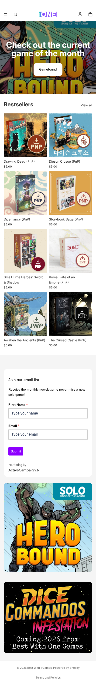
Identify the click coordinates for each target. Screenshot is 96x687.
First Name (17, 405)
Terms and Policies (48, 677)
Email (13, 426)
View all (86, 105)
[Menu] (5, 14)
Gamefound (48, 69)
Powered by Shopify (66, 667)
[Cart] (90, 14)
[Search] (15, 14)
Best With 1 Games (39, 667)
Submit (16, 451)
